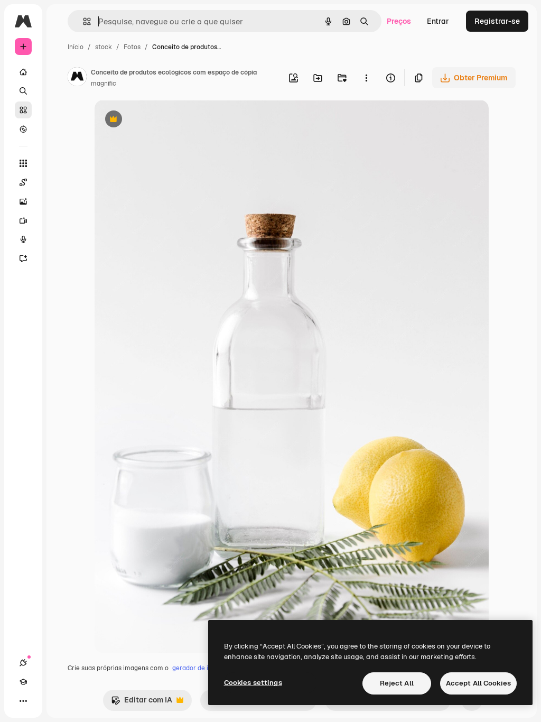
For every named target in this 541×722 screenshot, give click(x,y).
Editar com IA (141, 702)
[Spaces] (23, 182)
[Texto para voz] (23, 239)
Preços (399, 21)
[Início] (23, 71)
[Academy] (23, 681)
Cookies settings (253, 682)
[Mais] (23, 700)
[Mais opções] (366, 77)
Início (75, 47)
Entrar (438, 21)
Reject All (397, 683)
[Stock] (23, 109)
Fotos (132, 47)
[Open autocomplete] (82, 21)
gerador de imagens (202, 668)
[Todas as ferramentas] (23, 163)
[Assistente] (23, 258)
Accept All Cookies (478, 683)
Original (162, 120)
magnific (103, 83)
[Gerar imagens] (23, 201)
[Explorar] (23, 129)
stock (103, 47)
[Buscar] (23, 90)
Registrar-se (497, 21)
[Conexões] (23, 662)
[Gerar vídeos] (23, 220)
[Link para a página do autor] (77, 78)
